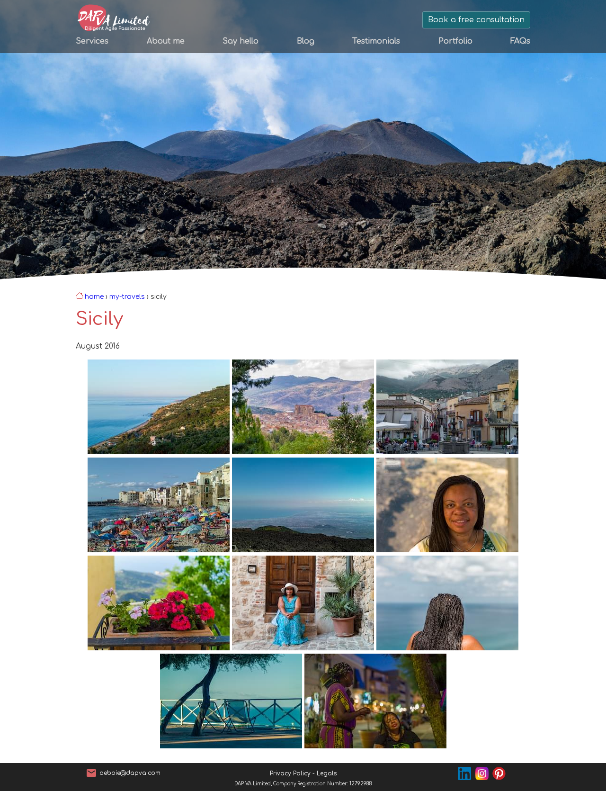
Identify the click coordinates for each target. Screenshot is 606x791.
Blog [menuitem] (305, 41)
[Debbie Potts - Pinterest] (500, 773)
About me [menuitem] (166, 41)
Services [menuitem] (92, 41)
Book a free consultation (476, 20)
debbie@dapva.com (129, 773)
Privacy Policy (290, 773)
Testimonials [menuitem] (376, 41)
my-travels (127, 296)
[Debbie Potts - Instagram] (484, 773)
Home (94, 296)
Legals (327, 773)
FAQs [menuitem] (520, 41)
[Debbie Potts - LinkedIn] (466, 773)
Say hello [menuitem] (240, 41)
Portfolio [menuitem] (455, 41)
